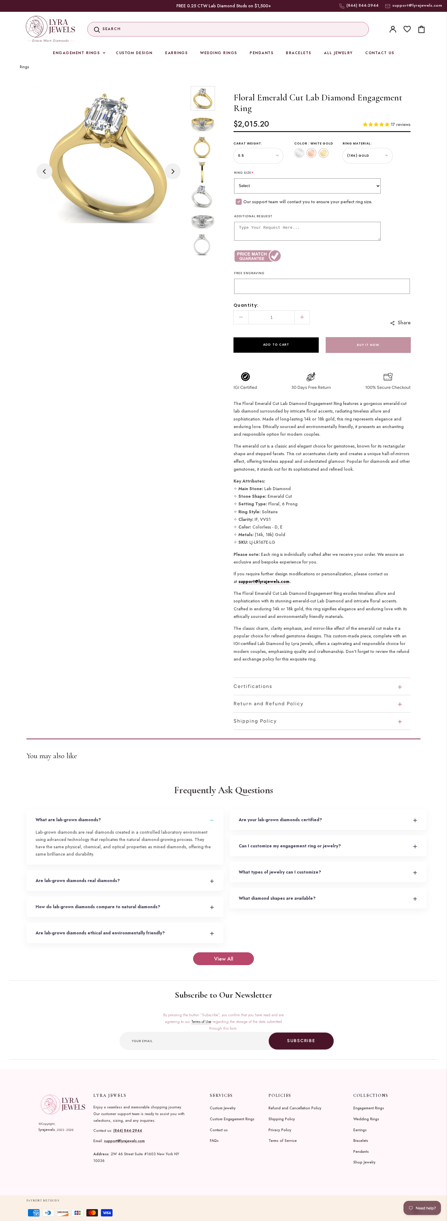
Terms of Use (201, 1021)
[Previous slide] (44, 171)
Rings (24, 67)
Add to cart (276, 344)
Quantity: (246, 305)
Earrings (360, 1130)
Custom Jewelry (223, 1108)
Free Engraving (249, 273)
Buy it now (368, 345)
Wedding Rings (366, 1119)
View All (223, 958)
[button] (228, 29)
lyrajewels (47, 1129)
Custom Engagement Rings (232, 1119)
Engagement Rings (368, 1108)
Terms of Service (283, 1140)
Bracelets (360, 1140)
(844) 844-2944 (127, 1130)
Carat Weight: (248, 143)
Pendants (361, 1151)
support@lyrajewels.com (417, 5)
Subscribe (301, 1040)
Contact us (219, 1130)
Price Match (278, 256)
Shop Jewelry (364, 1162)
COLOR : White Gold (313, 143)
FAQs (214, 1140)
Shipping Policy (282, 1119)
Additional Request (253, 216)
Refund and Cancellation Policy (295, 1108)
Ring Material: (357, 143)
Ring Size (244, 172)
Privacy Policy (280, 1130)
